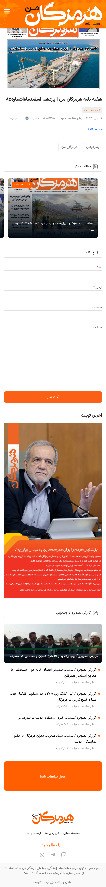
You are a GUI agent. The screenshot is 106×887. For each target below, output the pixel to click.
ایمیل (97, 287)
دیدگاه (97, 327)
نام (99, 267)
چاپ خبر (11, 118)
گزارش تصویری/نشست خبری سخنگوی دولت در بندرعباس (57, 718)
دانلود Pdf (95, 129)
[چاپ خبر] (27, 118)
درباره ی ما (52, 833)
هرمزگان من (69, 147)
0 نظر (36, 118)
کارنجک (37, 882)
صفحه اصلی (71, 833)
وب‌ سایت (96, 307)
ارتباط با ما (34, 833)
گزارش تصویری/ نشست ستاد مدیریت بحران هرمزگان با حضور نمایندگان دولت (54, 739)
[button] (7, 11)
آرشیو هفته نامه (92, 110)
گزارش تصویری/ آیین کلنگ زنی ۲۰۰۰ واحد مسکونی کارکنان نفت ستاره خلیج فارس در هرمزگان (53, 697)
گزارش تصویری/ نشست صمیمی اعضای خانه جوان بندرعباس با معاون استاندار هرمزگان (53, 673)
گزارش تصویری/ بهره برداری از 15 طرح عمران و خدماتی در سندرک (54, 656)
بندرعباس (92, 147)
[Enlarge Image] (53, 54)
